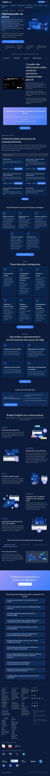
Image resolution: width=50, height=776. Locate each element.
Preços (46, 5)
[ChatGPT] (32, 698)
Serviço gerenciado (21, 5)
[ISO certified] (4, 765)
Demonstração (13, 5)
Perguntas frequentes (29, 7)
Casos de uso (41, 5)
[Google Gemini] (37, 698)
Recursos (35, 5)
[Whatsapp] (32, 706)
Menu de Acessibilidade (6, 772)
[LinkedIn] (32, 691)
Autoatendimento (29, 5)
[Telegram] (37, 706)
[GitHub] (37, 691)
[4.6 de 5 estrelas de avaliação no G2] (13, 10)
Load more (24, 198)
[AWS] (3, 745)
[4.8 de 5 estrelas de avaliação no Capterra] (21, 10)
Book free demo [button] (41, 1)
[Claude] (39, 698)
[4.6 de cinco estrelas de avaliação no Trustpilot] (5, 10)
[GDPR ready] (10, 765)
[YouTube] (34, 691)
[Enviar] (46, 154)
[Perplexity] (34, 698)
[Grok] (42, 698)
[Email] (34, 706)
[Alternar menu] (47, 2)
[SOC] (40, 761)
